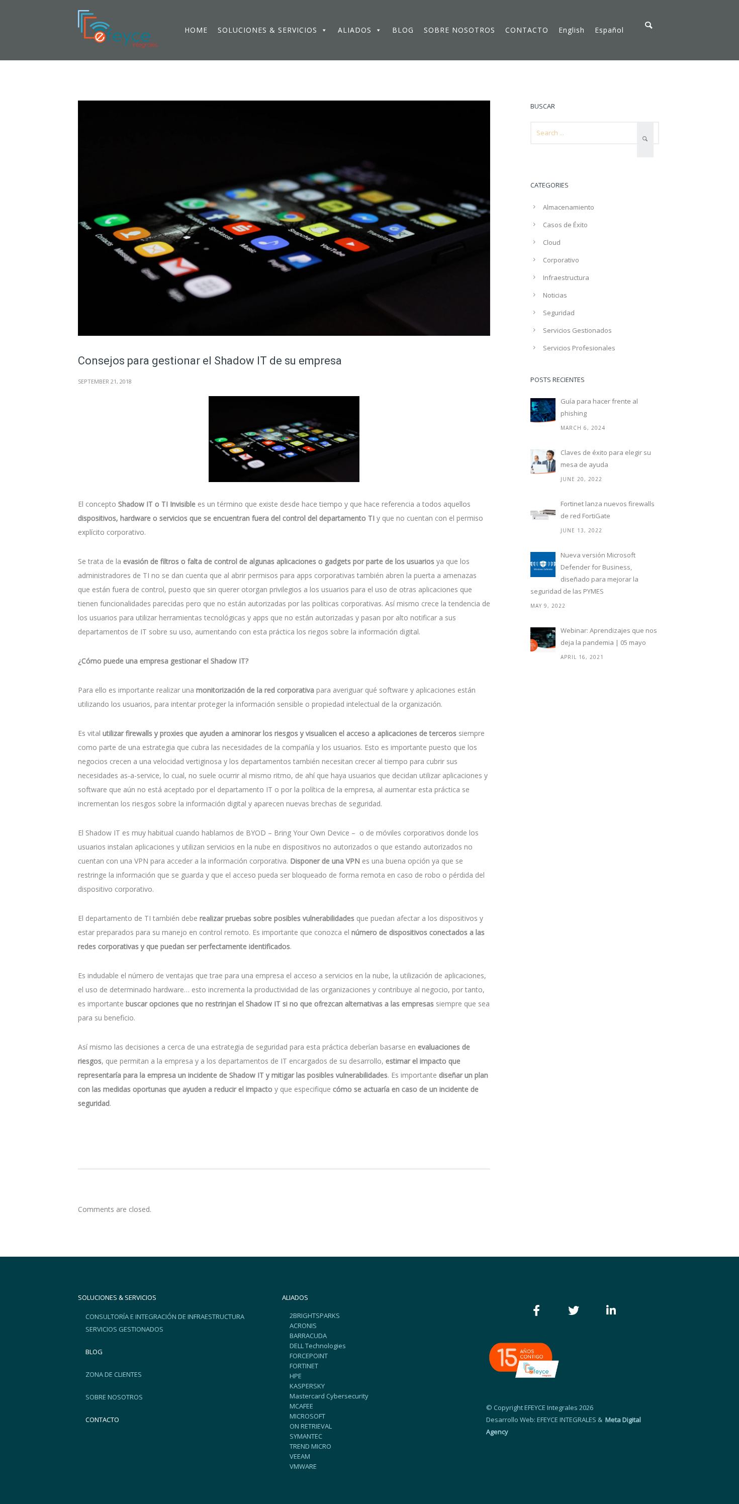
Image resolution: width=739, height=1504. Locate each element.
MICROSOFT (307, 1416)
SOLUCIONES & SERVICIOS (267, 30)
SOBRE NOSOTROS (459, 30)
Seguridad (559, 312)
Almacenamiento (568, 207)
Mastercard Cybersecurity (329, 1395)
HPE (296, 1375)
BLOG (403, 30)
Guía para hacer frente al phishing (599, 407)
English (572, 30)
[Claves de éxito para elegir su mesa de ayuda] (543, 462)
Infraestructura (566, 277)
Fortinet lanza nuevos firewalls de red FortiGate (608, 509)
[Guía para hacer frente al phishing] (543, 410)
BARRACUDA (308, 1335)
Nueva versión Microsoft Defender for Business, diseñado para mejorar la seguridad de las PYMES (584, 573)
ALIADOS (355, 30)
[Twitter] (573, 1310)
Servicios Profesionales (579, 347)
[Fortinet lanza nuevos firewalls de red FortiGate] (543, 513)
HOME (196, 30)
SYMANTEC (306, 1436)
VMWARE (303, 1466)
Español (609, 30)
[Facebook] (536, 1310)
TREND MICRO (310, 1446)
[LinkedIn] (610, 1310)
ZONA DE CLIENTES (113, 1374)
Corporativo (561, 259)
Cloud (552, 242)
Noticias (555, 295)
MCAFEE (301, 1406)
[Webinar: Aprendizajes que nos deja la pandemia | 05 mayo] (543, 639)
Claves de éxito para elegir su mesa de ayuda (606, 458)
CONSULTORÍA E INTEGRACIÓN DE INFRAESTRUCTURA (164, 1316)
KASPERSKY (307, 1385)
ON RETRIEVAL (311, 1426)
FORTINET (304, 1365)
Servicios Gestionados (577, 330)
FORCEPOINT (309, 1355)
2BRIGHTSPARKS (315, 1315)
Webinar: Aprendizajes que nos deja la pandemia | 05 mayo (609, 636)
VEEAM (300, 1456)
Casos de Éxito (565, 224)
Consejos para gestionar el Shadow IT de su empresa (210, 360)
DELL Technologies (318, 1345)
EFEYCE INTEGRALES (566, 1419)
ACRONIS (303, 1325)
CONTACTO (526, 30)
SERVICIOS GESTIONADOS (124, 1329)
